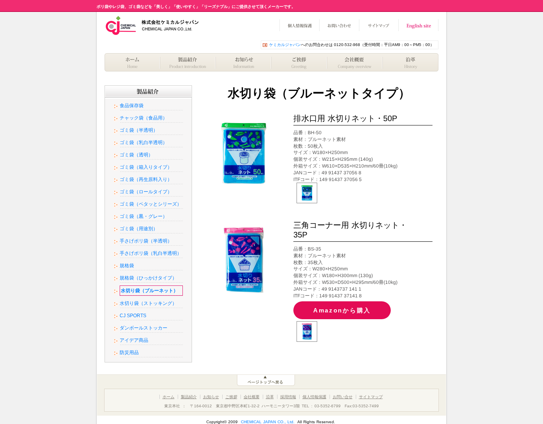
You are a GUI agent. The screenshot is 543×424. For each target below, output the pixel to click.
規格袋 (127, 265)
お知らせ (244, 62)
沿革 (270, 397)
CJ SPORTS (133, 315)
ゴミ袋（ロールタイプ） (146, 192)
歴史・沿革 (410, 62)
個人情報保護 (299, 25)
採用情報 (288, 397)
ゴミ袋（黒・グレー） (143, 216)
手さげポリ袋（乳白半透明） (151, 253)
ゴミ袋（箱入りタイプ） (146, 167)
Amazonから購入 (342, 310)
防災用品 (129, 352)
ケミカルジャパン (285, 44)
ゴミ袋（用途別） (139, 228)
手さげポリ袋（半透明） (146, 241)
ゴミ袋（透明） (136, 155)
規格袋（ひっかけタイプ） (148, 278)
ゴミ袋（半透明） (139, 130)
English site (418, 25)
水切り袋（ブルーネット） (149, 290)
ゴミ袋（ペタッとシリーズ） (151, 204)
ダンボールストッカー (143, 328)
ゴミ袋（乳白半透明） (143, 142)
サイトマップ (379, 25)
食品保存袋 (132, 105)
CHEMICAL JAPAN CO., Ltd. (268, 422)
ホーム (132, 62)
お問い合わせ (339, 25)
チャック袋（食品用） (143, 118)
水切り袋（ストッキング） (148, 303)
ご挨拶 (299, 62)
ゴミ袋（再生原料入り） (146, 179)
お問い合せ (343, 397)
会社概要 (355, 62)
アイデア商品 (134, 340)
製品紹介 (188, 62)
